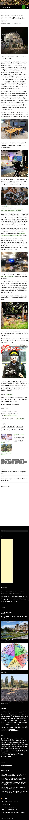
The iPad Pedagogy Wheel (7, 671)
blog (24, 714)
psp (22, 724)
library (2, 748)
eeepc (26, 744)
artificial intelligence (5, 740)
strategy (15, 754)
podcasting (11, 724)
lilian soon (6, 748)
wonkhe (3, 756)
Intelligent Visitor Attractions (7, 639)
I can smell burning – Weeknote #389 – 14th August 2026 (14, 596)
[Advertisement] (7, 561)
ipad (24, 718)
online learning (16, 753)
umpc (21, 754)
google (21, 718)
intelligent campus (8, 746)
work (17, 463)
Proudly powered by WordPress (7, 818)
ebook (23, 744)
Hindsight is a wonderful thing (16, 779)
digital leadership (18, 744)
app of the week (9, 714)
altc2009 (19, 712)
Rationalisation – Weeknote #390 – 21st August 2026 (13, 591)
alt (8, 712)
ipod (15, 746)
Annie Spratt (6, 206)
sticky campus (11, 461)
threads (25, 461)
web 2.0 (3, 730)
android (21, 738)
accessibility (15, 738)
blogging (3, 716)
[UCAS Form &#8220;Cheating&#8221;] (20, 438)
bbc (2, 460)
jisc (13, 720)
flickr (6, 718)
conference (12, 716)
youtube (17, 730)
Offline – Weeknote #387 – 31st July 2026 (10, 601)
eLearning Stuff (5, 7)
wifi (23, 754)
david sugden (4, 744)
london (10, 748)
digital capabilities (11, 744)
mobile (21, 722)
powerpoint (21, 753)
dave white (21, 742)
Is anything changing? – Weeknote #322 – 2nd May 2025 (6, 453)
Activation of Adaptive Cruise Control (9, 801)
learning (23, 720)
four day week (8, 460)
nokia (2, 724)
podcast (6, 725)
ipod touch (9, 720)
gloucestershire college (13, 718)
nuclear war (4, 461)
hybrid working (15, 460)
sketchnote (10, 754)
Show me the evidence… (6, 612)
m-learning (14, 722)
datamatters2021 (20, 716)
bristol (20, 740)
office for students (9, 753)
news (25, 723)
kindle (20, 720)
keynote (16, 720)
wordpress (9, 756)
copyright (24, 740)
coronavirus (5, 742)
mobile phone (11, 750)
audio (22, 714)
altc (18, 739)
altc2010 (23, 712)
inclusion (21, 460)
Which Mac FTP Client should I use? (9, 809)
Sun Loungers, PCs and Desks (16, 792)
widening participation (10, 463)
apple (2, 714)
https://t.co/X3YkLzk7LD (10, 415)
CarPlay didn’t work (5, 804)
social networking (5, 727)
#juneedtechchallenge (6, 739)
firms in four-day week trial (7, 276)
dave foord (16, 742)
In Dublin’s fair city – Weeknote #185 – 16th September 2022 (13, 471)
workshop (22, 463)
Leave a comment (17, 23)
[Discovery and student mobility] (6, 437)
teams (19, 754)
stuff (14, 727)
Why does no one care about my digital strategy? (12, 775)
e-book (26, 716)
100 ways (4, 712)
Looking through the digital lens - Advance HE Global (13, 774)
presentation (18, 725)
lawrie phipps (23, 746)
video (2, 13)
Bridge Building (13, 788)
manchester (15, 748)
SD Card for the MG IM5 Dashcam (9, 807)
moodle (26, 750)
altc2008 (14, 712)
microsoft (19, 748)
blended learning (15, 740)
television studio (19, 461)
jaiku (18, 746)
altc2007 (11, 712)
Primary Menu (27, 7)
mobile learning (4, 750)
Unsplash (11, 206)
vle (26, 727)
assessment (18, 714)
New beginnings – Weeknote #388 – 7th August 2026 (13, 599)
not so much (9, 394)
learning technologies (6, 722)
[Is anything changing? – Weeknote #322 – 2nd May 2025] (6, 447)
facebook (3, 718)
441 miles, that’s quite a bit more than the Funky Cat (13, 812)
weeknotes (5, 13)
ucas (3, 463)
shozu (7, 754)
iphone (3, 720)
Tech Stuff (4, 798)
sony (11, 727)
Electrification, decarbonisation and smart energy (12, 593)
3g (12, 739)
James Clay (11, 23)
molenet (19, 750)
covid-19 (11, 742)
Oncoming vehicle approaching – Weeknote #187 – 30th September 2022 (14, 478)
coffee (6, 716)
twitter (19, 727)
